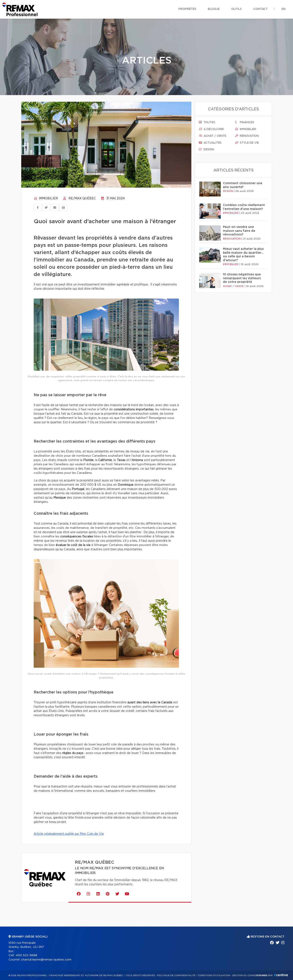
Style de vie (249, 142)
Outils (236, 9)
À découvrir (213, 129)
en (283, 9)
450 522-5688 (26, 955)
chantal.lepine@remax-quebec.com (46, 959)
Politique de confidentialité (176, 975)
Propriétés (187, 9)
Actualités (212, 142)
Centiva (281, 975)
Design (208, 149)
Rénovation (249, 136)
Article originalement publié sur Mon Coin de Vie (69, 833)
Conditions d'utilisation (214, 975)
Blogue (214, 9)
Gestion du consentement (249, 975)
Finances (246, 122)
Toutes (209, 122)
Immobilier (48, 198)
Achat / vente (214, 136)
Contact (260, 9)
